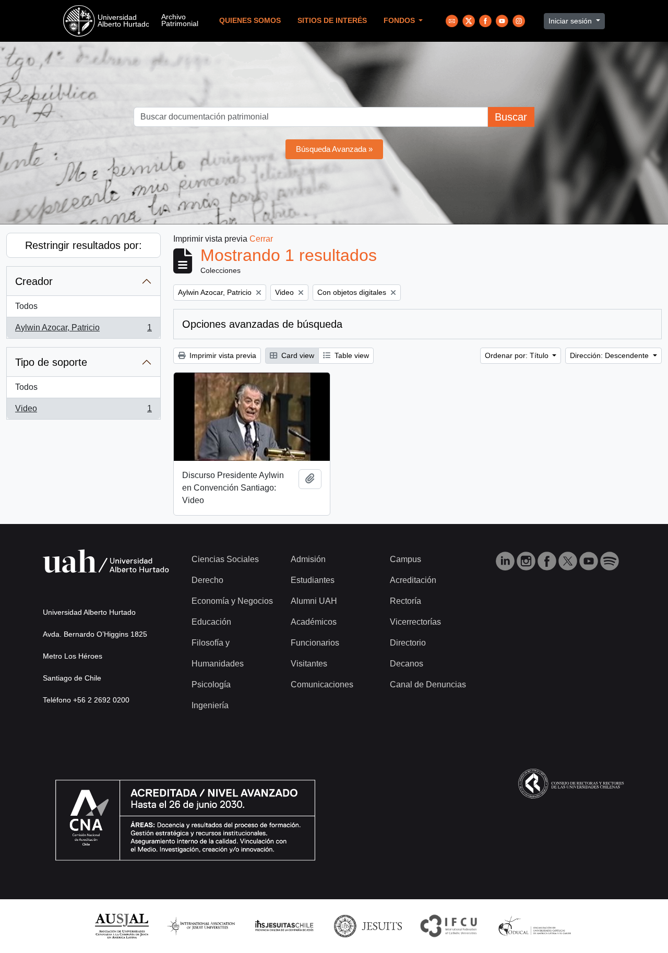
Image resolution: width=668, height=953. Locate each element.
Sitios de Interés (332, 21)
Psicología (211, 684)
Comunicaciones (322, 684)
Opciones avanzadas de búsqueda (262, 324)
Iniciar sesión (571, 21)
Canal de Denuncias (428, 684)
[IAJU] (201, 925)
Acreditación (413, 580)
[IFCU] (449, 925)
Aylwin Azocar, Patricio (83, 330)
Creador (34, 281)
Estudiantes (313, 580)
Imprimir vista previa (221, 355)
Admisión (308, 559)
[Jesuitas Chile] (284, 925)
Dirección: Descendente (610, 355)
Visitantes (309, 663)
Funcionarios (315, 642)
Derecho (207, 580)
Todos (26, 306)
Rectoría (405, 601)
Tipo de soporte (51, 362)
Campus (405, 559)
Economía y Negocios (232, 601)
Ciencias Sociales (225, 559)
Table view (350, 355)
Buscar (511, 117)
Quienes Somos (250, 21)
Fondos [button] (400, 21)
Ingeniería (210, 705)
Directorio (408, 642)
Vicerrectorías (415, 621)
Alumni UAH (314, 601)
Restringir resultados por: (83, 245)
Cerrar (261, 238)
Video (83, 411)
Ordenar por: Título (518, 355)
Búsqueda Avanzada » (334, 149)
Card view (296, 355)
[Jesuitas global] (368, 925)
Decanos (406, 663)
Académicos (314, 621)
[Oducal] (536, 925)
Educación (211, 621)
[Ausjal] (121, 925)
